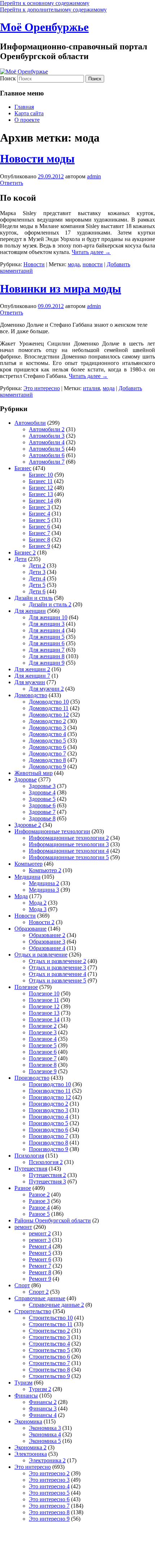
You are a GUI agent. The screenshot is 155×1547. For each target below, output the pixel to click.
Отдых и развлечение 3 (57, 967)
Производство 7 (48, 1136)
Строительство (32, 1311)
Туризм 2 (40, 1389)
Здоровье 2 (27, 825)
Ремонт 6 (40, 1259)
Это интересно (41, 388)
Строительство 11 (50, 1324)
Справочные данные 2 (56, 1305)
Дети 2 (37, 565)
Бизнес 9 (39, 546)
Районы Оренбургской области (52, 1220)
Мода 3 (37, 909)
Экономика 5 (45, 1441)
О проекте (27, 120)
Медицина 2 (44, 883)
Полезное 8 (43, 1065)
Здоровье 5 (42, 799)
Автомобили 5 (47, 449)
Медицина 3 (44, 890)
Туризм (23, 1382)
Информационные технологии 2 (69, 838)
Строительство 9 (49, 1376)
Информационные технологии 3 (69, 844)
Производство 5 (48, 1123)
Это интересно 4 (49, 1486)
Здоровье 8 (42, 818)
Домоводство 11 (48, 708)
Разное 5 (39, 1214)
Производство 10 (50, 1084)
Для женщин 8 (47, 656)
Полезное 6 (43, 1052)
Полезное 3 (43, 1032)
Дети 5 (37, 585)
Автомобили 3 (47, 436)
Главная (24, 107)
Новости (34, 264)
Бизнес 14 (41, 501)
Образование (30, 929)
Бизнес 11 (41, 481)
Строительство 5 (49, 1350)
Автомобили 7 (47, 462)
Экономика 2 (30, 1447)
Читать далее (91, 252)
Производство (31, 1078)
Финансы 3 (43, 1408)
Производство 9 (48, 1149)
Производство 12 (50, 1097)
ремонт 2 (40, 1233)
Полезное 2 (43, 1026)
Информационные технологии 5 (69, 857)
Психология (29, 1156)
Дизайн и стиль (33, 598)
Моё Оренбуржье (44, 27)
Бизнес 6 (39, 526)
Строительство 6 (49, 1357)
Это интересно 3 (49, 1480)
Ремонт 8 (40, 1272)
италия (91, 388)
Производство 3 (48, 1110)
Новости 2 (41, 922)
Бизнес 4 (39, 514)
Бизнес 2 (25, 552)
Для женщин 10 (48, 617)
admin (94, 176)
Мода (21, 896)
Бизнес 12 (41, 488)
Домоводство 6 (47, 747)
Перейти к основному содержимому (44, 3)
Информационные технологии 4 (69, 851)
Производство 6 (48, 1130)
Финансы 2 (43, 1402)
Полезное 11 (44, 1000)
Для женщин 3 (47, 624)
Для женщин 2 (32, 669)
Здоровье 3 (42, 786)
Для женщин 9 (47, 663)
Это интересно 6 (49, 1499)
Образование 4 (47, 948)
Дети (20, 559)
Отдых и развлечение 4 (57, 974)
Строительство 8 (49, 1370)
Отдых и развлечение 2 (57, 961)
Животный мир (33, 773)
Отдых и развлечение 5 (57, 980)
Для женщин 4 (47, 630)
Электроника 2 (47, 1460)
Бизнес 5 (39, 520)
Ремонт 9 (40, 1279)
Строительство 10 (51, 1318)
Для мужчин (29, 682)
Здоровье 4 (42, 792)
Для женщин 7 (47, 650)
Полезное (26, 987)
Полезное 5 (43, 1045)
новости (93, 264)
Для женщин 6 (47, 643)
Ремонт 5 (40, 1253)
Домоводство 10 (49, 702)
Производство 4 (48, 1117)
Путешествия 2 (47, 1175)
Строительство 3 (49, 1337)
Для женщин (30, 611)
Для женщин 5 (47, 637)
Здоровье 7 (42, 812)
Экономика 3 (45, 1428)
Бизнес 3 (39, 507)
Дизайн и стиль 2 (50, 604)
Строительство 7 (49, 1363)
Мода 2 (37, 903)
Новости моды (37, 158)
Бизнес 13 (41, 494)
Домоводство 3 (47, 728)
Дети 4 (37, 578)
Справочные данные (39, 1298)
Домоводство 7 (47, 753)
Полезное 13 (44, 1013)
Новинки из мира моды (60, 288)
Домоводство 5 (47, 740)
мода (74, 264)
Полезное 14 (44, 1019)
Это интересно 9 (49, 1519)
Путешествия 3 (47, 1181)
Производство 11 (50, 1091)
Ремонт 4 (40, 1246)
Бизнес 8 (39, 539)
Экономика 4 (45, 1434)
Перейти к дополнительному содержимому (53, 9)
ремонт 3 (40, 1240)
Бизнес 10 (41, 475)
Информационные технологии (52, 831)
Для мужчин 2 (46, 689)
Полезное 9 (43, 1071)
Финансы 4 (43, 1415)
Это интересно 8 (49, 1512)
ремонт (23, 1227)
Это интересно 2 (49, 1473)
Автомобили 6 (47, 455)
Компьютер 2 (45, 870)
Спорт (22, 1285)
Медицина (27, 877)
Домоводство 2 (47, 721)
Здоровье (25, 779)
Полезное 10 (44, 993)
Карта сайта (29, 113)
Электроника (30, 1454)
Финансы (26, 1395)
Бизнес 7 (39, 533)
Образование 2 (47, 935)
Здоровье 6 (42, 805)
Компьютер (28, 864)
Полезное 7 (43, 1058)
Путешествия (30, 1168)
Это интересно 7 (49, 1506)
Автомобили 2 (47, 429)
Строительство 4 (49, 1344)
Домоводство (30, 695)
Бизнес (22, 468)
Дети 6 (37, 591)
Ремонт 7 (40, 1266)
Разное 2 (39, 1194)
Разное (22, 1188)
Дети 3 (37, 572)
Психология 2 (46, 1162)
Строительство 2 (49, 1331)
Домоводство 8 (47, 760)
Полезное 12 (44, 1006)
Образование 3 (47, 942)
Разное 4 (39, 1207)
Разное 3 (39, 1201)
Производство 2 (48, 1104)
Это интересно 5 (49, 1493)
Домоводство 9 (47, 766)
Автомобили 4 (47, 442)
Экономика (28, 1421)
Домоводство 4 (47, 734)
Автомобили (30, 423)
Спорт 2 (39, 1292)
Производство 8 (48, 1143)
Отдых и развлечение (40, 954)
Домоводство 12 (49, 715)
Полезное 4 (43, 1039)
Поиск (8, 78)
